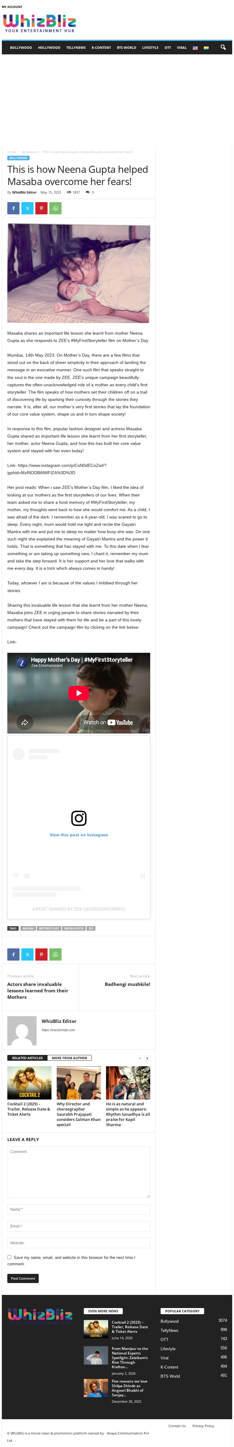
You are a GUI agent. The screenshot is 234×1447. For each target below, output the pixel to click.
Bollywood (21, 47)
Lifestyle (150, 47)
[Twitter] (27, 208)
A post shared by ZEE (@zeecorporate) (79, 909)
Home (11, 152)
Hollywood (49, 47)
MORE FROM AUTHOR (69, 1058)
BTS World (126, 47)
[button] (223, 47)
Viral (182, 47)
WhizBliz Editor (24, 192)
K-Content (101, 47)
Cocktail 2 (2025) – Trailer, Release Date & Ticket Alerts (28, 1109)
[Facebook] (13, 208)
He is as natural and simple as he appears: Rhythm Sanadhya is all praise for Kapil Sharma (128, 1114)
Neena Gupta (73, 928)
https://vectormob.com (58, 1030)
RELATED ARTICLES (27, 1058)
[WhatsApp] (55, 208)
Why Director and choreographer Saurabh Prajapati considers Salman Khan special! (79, 1114)
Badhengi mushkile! (127, 984)
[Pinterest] (41, 208)
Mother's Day (49, 928)
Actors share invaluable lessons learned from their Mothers (37, 990)
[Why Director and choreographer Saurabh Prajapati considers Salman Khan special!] (79, 1082)
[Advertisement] (117, 100)
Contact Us (177, 1425)
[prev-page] (140, 1058)
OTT (168, 47)
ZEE (91, 928)
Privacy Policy (203, 1425)
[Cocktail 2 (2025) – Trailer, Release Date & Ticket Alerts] (29, 1082)
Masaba (28, 928)
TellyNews (76, 47)
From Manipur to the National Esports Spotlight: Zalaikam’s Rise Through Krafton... (130, 1357)
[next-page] (147, 1058)
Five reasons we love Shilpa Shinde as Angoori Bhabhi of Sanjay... (129, 1388)
